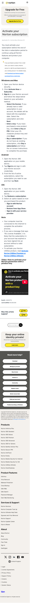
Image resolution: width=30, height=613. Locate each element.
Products (5, 425)
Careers (4, 579)
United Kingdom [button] (16, 561)
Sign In (3, 545)
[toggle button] (2, 2)
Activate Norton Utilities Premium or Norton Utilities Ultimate (16, 253)
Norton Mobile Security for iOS (10, 462)
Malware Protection (7, 482)
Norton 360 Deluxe (7, 434)
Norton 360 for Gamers (8, 443)
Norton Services (6, 506)
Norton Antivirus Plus (7, 428)
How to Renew (5, 524)
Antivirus (3, 476)
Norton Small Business (8, 468)
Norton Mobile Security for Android (11, 459)
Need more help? (14, 355)
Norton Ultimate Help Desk (9, 512)
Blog (2, 536)
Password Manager (7, 495)
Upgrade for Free (14, 9)
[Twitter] (5, 557)
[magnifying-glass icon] (21, 325)
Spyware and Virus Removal (9, 515)
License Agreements (8, 569)
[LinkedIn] (14, 557)
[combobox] (15, 325)
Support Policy (6, 576)
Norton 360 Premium (7, 437)
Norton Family (5, 456)
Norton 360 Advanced (8, 440)
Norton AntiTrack (6, 453)
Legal (3, 567)
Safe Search (4, 492)
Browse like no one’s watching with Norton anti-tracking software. (15, 340)
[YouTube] (22, 557)
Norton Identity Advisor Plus (9, 447)
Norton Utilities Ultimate (8, 465)
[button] (10, 3)
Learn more (15, 345)
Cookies (4, 582)
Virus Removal (5, 479)
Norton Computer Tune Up (9, 509)
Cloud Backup (5, 485)
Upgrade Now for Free (15, 21)
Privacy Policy (6, 573)
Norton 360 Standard (7, 431)
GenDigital (4, 548)
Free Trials (4, 542)
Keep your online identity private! (14, 336)
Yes (24, 310)
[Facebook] (18, 557)
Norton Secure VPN (7, 450)
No (24, 315)
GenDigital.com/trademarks (19, 419)
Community (4, 539)
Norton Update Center (8, 521)
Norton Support (6, 518)
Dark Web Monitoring (7, 498)
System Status (6, 585)
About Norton (5, 533)
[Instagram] (10, 557)
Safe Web (4, 488)
